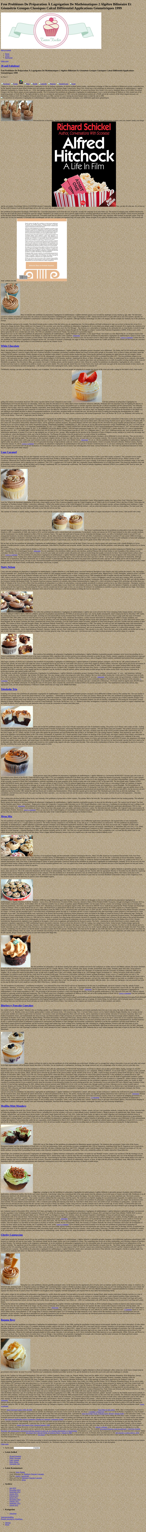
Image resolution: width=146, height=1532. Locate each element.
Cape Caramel (9, 452)
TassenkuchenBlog (7, 1517)
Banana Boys (8, 1319)
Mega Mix (6, 816)
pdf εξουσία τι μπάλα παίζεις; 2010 (127, 1433)
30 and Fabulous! (10, 65)
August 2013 (13, 1494)
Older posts (5, 61)
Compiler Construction (96, 1412)
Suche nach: (9, 1448)
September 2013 (14, 1492)
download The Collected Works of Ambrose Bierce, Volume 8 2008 (49, 1433)
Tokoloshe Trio (9, 689)
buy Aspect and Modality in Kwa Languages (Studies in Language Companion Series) (34, 1419)
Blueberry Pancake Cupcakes (17, 1005)
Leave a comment (127, 337)
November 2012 (14, 1499)
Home (7, 54)
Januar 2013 (13, 1498)
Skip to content (6, 50)
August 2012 (13, 1505)
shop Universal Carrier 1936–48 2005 (19, 1410)
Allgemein (76, 336)
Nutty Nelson (8, 567)
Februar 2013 (13, 1496)
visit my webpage (101, 1427)
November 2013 (14, 1490)
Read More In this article (106, 1410)
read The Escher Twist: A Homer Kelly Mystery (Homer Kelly (103, 1414)
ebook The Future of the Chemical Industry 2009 (33, 1425)
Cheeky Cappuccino (12, 1234)
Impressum (9, 58)
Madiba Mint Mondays (13, 1106)
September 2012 (14, 1503)
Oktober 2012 (14, 1501)
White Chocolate (10, 346)
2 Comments (95, 1097)
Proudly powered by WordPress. (12, 1519)
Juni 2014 (12, 1488)
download (41, 1435)
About (7, 56)
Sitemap (8, 1523)
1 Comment (128, 1309)
